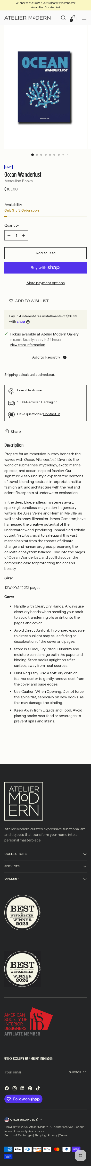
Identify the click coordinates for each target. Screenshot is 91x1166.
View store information (27, 345)
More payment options (45, 283)
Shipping (11, 375)
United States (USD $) (24, 1119)
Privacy (53, 1135)
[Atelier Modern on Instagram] (15, 1089)
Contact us (51, 414)
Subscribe (78, 1072)
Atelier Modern (38, 1127)
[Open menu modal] (84, 18)
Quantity (11, 225)
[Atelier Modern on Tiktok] (38, 1089)
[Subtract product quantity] (9, 235)
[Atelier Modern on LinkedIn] (23, 1089)
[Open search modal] (63, 18)
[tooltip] (64, 357)
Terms (63, 1135)
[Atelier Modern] (27, 18)
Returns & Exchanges (18, 1135)
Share (16, 431)
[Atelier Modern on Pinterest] (30, 1089)
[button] (45, 357)
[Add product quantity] (23, 235)
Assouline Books (18, 181)
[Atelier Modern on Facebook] (7, 1089)
